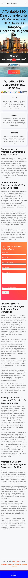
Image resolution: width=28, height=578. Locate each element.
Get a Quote (14, 72)
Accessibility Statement (20, 564)
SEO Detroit (16, 561)
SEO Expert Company (9, 3)
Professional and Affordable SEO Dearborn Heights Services (13, 152)
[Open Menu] (26, 3)
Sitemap (14, 566)
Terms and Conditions (7, 564)
